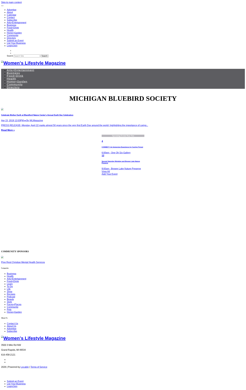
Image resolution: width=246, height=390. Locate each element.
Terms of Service (38, 367)
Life (9, 289)
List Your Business (16, 43)
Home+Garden (14, 33)
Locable (25, 367)
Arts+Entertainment (16, 22)
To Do (10, 286)
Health (10, 30)
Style (9, 302)
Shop (9, 291)
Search (10, 56)
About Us (11, 326)
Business (11, 25)
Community (12, 35)
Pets (9, 309)
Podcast (11, 297)
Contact (11, 17)
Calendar (11, 15)
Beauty (10, 299)
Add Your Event (109, 174)
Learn (10, 284)
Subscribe (12, 20)
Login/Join (12, 45)
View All (106, 171)
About (10, 12)
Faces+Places (14, 304)
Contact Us (12, 323)
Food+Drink (13, 28)
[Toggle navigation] (2, 5)
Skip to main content (11, 2)
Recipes (11, 294)
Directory (11, 38)
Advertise (11, 10)
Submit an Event (15, 40)
